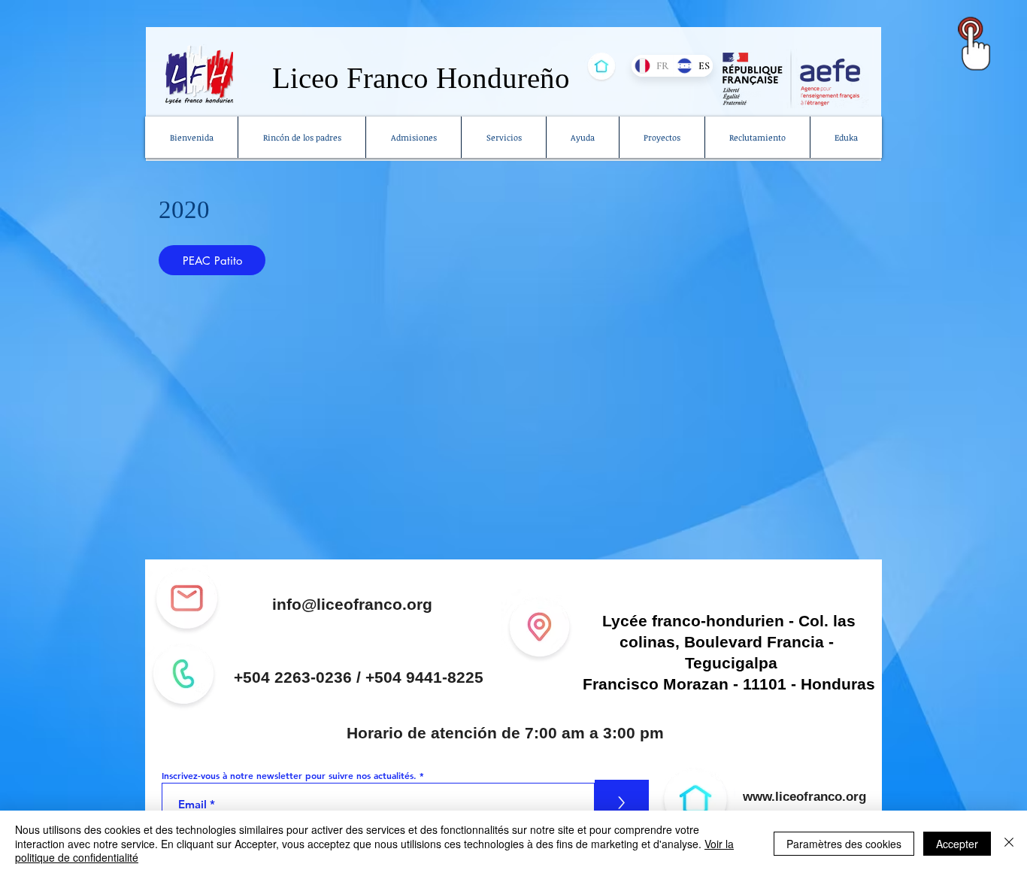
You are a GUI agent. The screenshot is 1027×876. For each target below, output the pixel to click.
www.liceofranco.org (804, 797)
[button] (503, 137)
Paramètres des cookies (843, 843)
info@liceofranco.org (352, 604)
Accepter (957, 843)
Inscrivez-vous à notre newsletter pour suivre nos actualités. (289, 775)
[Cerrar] (1009, 843)
